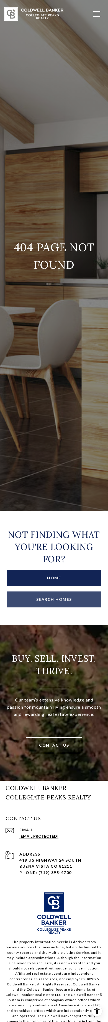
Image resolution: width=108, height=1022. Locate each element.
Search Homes (54, 599)
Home (54, 578)
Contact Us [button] (54, 745)
